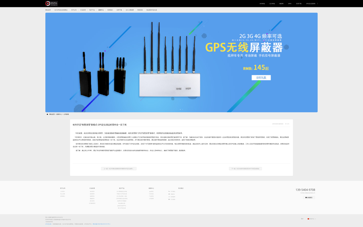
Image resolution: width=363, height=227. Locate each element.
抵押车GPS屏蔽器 (121, 201)
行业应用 (83, 10)
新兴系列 (92, 201)
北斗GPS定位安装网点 (60, 10)
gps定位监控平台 (121, 205)
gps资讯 (151, 191)
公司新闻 (66, 114)
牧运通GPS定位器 (152, 10)
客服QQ (172, 194)
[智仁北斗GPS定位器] (51, 3)
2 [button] (183, 109)
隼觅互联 (140, 10)
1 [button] (180, 109)
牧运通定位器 (121, 203)
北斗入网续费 (130, 10)
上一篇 (119, 168)
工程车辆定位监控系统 (121, 198)
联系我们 (110, 10)
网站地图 (95, 224)
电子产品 (92, 10)
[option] (181, 62)
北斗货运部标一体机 (122, 196)
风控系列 (92, 191)
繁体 (302, 219)
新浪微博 (172, 197)
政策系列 (92, 194)
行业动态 (151, 194)
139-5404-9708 (305, 190)
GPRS (289, 3)
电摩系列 (92, 196)
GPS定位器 (48, 224)
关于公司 (74, 10)
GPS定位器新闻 (310, 3)
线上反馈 (62, 194)
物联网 (281, 3)
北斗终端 (272, 3)
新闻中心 (101, 10)
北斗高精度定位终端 (122, 191)
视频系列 (92, 198)
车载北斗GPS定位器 (122, 194)
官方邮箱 (172, 199)
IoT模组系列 (92, 203)
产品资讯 (151, 196)
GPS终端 (262, 3)
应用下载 (298, 3)
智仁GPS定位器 (122, 208)
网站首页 (48, 10)
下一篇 (245, 168)
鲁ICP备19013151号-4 (104, 224)
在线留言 (309, 197)
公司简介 (62, 191)
